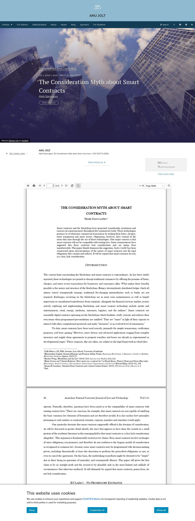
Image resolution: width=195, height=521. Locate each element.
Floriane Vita (14, 141)
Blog (73, 25)
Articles (5, 25)
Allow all (162, 510)
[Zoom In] (143, 186)
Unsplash (24, 141)
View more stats (166, 174)
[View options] (28, 185)
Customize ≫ (98, 510)
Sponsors (84, 25)
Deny (33, 510)
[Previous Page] (44, 185)
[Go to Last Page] (66, 185)
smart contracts (48, 103)
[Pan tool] (72, 185)
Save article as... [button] (96, 162)
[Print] (34, 185)
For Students (99, 25)
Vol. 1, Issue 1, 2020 (48, 75)
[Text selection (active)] (78, 185)
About (53, 25)
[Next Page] (62, 185)
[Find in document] (169, 185)
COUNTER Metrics (91, 498)
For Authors (22, 25)
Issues (64, 25)
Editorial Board (39, 25)
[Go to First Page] (40, 185)
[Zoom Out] (140, 186)
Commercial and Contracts (57, 69)
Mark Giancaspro (48, 96)
